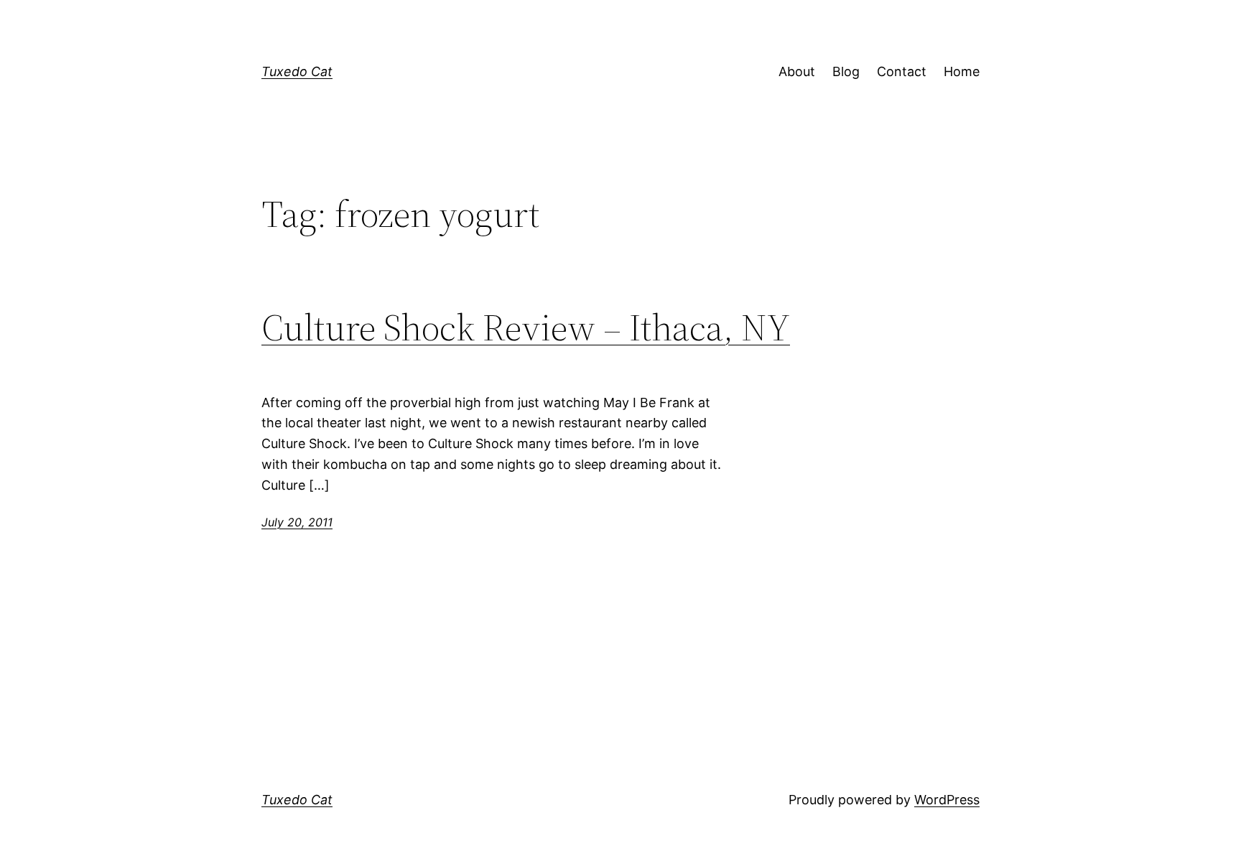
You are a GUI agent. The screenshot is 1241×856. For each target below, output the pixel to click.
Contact (901, 71)
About (796, 71)
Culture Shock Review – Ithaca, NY (525, 327)
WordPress (947, 799)
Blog (846, 71)
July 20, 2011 (297, 522)
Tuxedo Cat (297, 71)
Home (962, 71)
